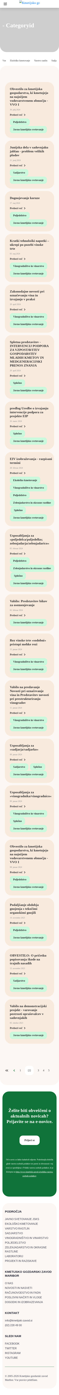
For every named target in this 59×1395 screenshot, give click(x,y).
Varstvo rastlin (40, 60)
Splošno (17, 383)
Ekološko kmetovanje (20, 60)
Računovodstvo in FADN (23, 1292)
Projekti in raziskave (21, 1261)
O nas (9, 1283)
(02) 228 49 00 (13, 1325)
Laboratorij (14, 1256)
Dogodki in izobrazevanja (24, 1302)
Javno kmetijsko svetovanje (28, 129)
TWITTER (11, 1348)
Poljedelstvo (19, 122)
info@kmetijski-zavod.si (18, 1320)
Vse (4, 60)
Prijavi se (29, 1140)
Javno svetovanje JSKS (22, 1219)
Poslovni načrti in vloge (23, 1297)
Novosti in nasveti (18, 1288)
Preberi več (16, 114)
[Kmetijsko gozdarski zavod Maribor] (29, 3)
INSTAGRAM (12, 1353)
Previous (14, 1070)
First (7, 1070)
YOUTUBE (11, 1357)
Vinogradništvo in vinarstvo (28, 266)
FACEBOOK (12, 1343)
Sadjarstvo (19, 172)
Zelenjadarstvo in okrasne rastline (32, 502)
